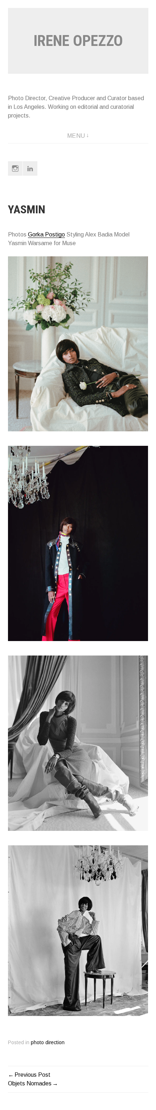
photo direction (48, 1042)
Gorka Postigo (46, 234)
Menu (76, 136)
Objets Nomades (30, 1083)
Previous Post (32, 1075)
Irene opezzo (78, 41)
